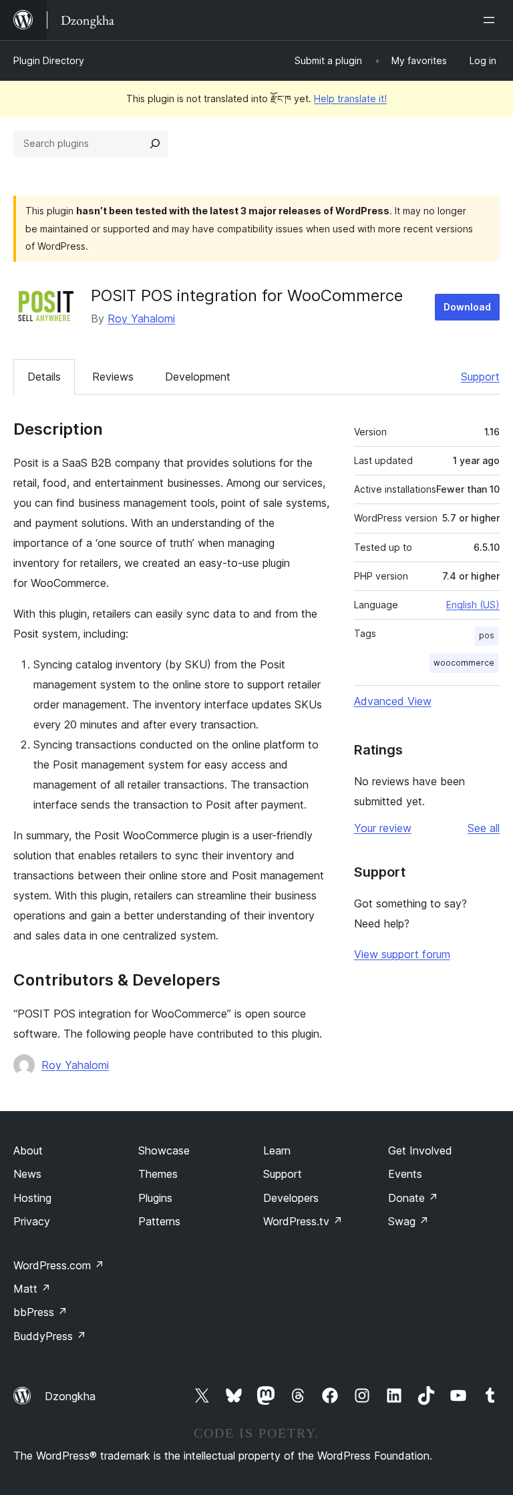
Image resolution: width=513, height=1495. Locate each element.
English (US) (473, 604)
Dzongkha (70, 1396)
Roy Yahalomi (141, 318)
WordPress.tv (303, 1221)
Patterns (159, 1221)
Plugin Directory (48, 60)
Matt (32, 1288)
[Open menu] (491, 20)
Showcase (164, 1150)
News (27, 1174)
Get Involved (420, 1150)
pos (486, 635)
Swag (408, 1221)
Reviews (113, 376)
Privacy (31, 1221)
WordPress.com (58, 1265)
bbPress (40, 1312)
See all (484, 828)
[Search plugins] (155, 143)
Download (467, 306)
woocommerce (464, 663)
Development (197, 376)
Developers (291, 1198)
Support (480, 376)
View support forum (402, 954)
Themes (158, 1174)
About (28, 1150)
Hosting (32, 1198)
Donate (413, 1198)
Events (405, 1174)
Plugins (155, 1198)
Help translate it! (350, 98)
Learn (277, 1150)
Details (44, 376)
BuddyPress (49, 1336)
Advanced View (393, 701)
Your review (382, 828)
